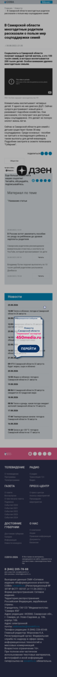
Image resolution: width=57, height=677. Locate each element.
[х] (28, 338)
